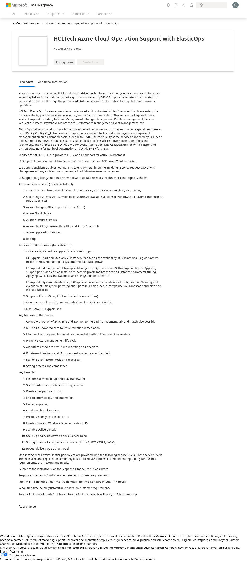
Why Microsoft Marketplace (17, 536)
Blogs (39, 536)
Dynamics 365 (57, 547)
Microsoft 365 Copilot (99, 547)
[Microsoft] (16, 5)
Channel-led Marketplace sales (19, 544)
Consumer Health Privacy (16, 559)
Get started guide (93, 536)
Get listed (30, 540)
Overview (26, 82)
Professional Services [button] (26, 23)
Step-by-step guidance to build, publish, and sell (130, 540)
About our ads (124, 559)
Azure (43, 547)
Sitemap (37, 559)
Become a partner (11, 540)
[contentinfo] (42, 23)
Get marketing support (50, 540)
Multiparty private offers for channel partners (68, 544)
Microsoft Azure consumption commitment (183, 536)
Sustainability (231, 547)
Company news (174, 547)
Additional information (53, 82)
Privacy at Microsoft (197, 547)
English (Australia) (11, 551)
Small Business (145, 547)
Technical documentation (121, 536)
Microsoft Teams (124, 547)
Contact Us (51, 559)
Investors (216, 547)
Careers (159, 547)
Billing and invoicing (224, 536)
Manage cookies (144, 559)
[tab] (27, 82)
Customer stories (54, 536)
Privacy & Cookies (69, 559)
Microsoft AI (8, 547)
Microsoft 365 (75, 547)
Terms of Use (90, 559)
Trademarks (106, 559)
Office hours (73, 536)
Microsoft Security (27, 547)
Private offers (146, 536)
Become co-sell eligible (177, 540)
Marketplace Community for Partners (215, 540)
